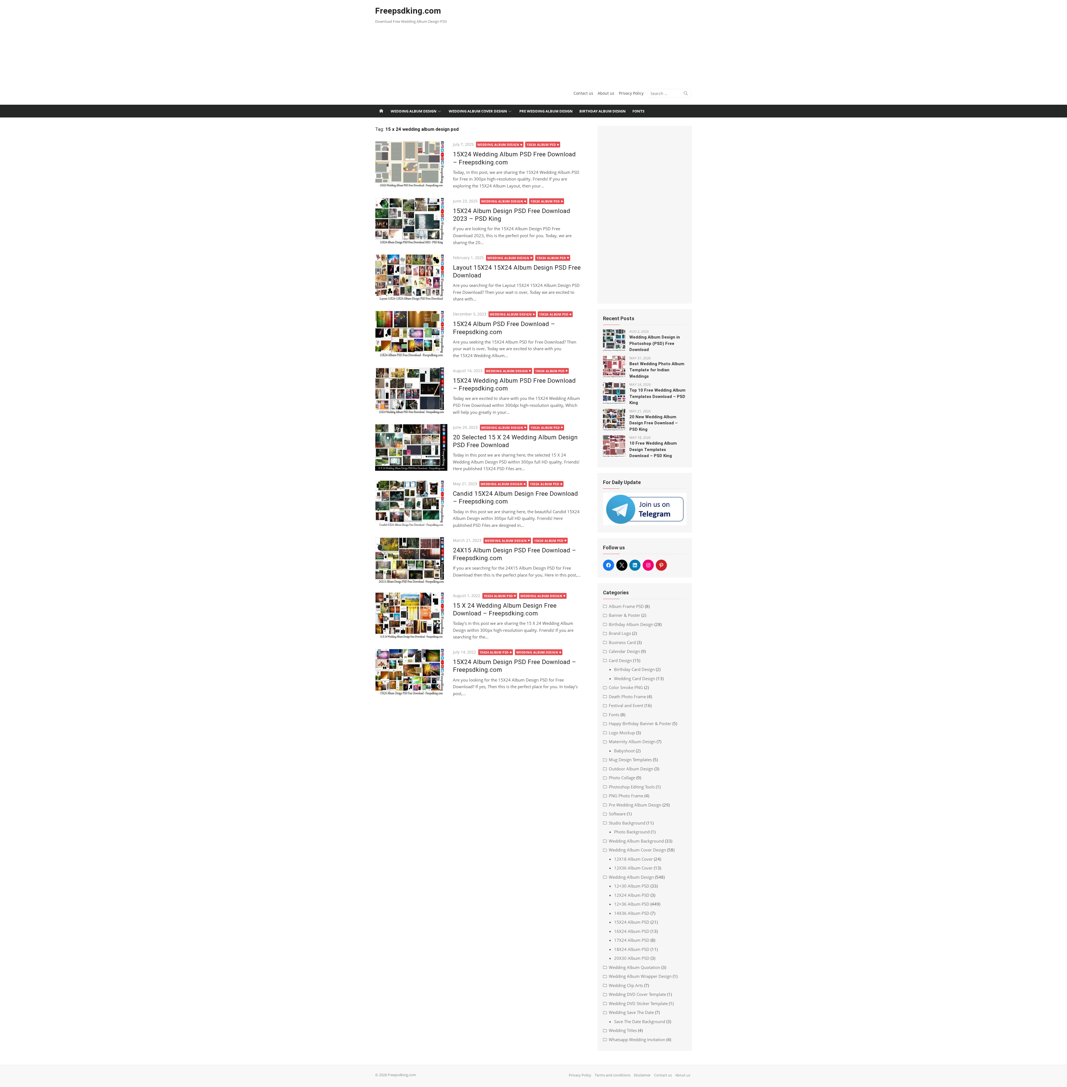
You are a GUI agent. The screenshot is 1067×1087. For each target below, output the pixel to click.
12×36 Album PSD (631, 904)
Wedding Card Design (634, 678)
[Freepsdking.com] (381, 111)
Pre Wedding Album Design (546, 111)
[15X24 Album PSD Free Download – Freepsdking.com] (411, 334)
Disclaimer (642, 1075)
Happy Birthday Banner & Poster (640, 723)
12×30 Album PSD (631, 886)
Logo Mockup (622, 732)
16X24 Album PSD (631, 931)
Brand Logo (620, 633)
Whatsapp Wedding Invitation (637, 1039)
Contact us (583, 93)
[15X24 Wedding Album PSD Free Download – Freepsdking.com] (411, 164)
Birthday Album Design (602, 111)
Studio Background (627, 823)
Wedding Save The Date (631, 1012)
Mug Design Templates (630, 759)
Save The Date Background (639, 1021)
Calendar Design (624, 651)
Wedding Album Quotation (634, 967)
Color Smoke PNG (626, 687)
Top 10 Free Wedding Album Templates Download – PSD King (657, 396)
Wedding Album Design (414, 111)
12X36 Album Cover (633, 868)
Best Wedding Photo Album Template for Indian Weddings (656, 370)
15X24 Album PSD (541, 144)
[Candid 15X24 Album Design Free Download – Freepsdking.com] (411, 503)
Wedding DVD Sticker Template (638, 1003)
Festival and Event (626, 705)
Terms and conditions (612, 1075)
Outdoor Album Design (631, 769)
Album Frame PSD (626, 606)
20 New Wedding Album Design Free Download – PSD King (653, 423)
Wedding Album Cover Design (478, 111)
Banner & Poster (624, 615)
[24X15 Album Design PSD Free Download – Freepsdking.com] (411, 560)
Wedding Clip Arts (626, 985)
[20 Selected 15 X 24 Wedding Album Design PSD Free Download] (411, 447)
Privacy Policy (631, 93)
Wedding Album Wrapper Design (640, 976)
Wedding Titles (623, 1030)
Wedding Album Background (636, 841)
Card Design (620, 660)
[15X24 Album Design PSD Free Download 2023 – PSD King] (411, 221)
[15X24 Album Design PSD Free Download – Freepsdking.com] (411, 672)
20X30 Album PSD (631, 958)
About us (606, 93)
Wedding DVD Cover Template (637, 994)
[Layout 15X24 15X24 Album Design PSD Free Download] (411, 277)
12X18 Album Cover (633, 859)
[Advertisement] (587, 42)
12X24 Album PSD (631, 895)
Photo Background (632, 832)
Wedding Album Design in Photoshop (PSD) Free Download (654, 343)
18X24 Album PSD (631, 949)
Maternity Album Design (632, 741)
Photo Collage (622, 777)
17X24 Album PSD (631, 940)
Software (617, 813)
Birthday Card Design (634, 669)
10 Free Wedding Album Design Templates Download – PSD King (653, 449)
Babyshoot (624, 750)
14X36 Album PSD (631, 913)
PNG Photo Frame (626, 795)
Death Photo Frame (627, 696)
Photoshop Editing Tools (632, 787)
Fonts (638, 111)
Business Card (622, 642)
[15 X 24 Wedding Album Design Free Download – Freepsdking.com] (411, 615)
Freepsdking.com (408, 11)
